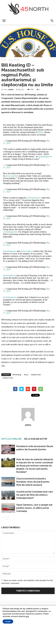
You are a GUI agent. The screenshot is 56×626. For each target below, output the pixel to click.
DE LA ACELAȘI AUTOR (35, 439)
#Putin (40, 132)
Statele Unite (36, 375)
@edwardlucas (26, 251)
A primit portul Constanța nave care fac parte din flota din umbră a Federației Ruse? (34, 494)
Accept (7, 621)
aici (27, 616)
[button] (52, 20)
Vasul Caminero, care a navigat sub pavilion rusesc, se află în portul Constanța (34, 507)
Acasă (3, 60)
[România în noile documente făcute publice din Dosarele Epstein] (8, 449)
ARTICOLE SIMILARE (11, 439)
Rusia (26, 375)
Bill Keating (17, 375)
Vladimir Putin (8, 378)
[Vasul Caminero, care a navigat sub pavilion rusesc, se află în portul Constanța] (8, 508)
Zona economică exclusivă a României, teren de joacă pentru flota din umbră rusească (32, 481)
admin (11, 89)
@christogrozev (34, 198)
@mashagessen (45, 156)
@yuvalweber (12, 176)
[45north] (28, 8)
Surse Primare (14, 60)
